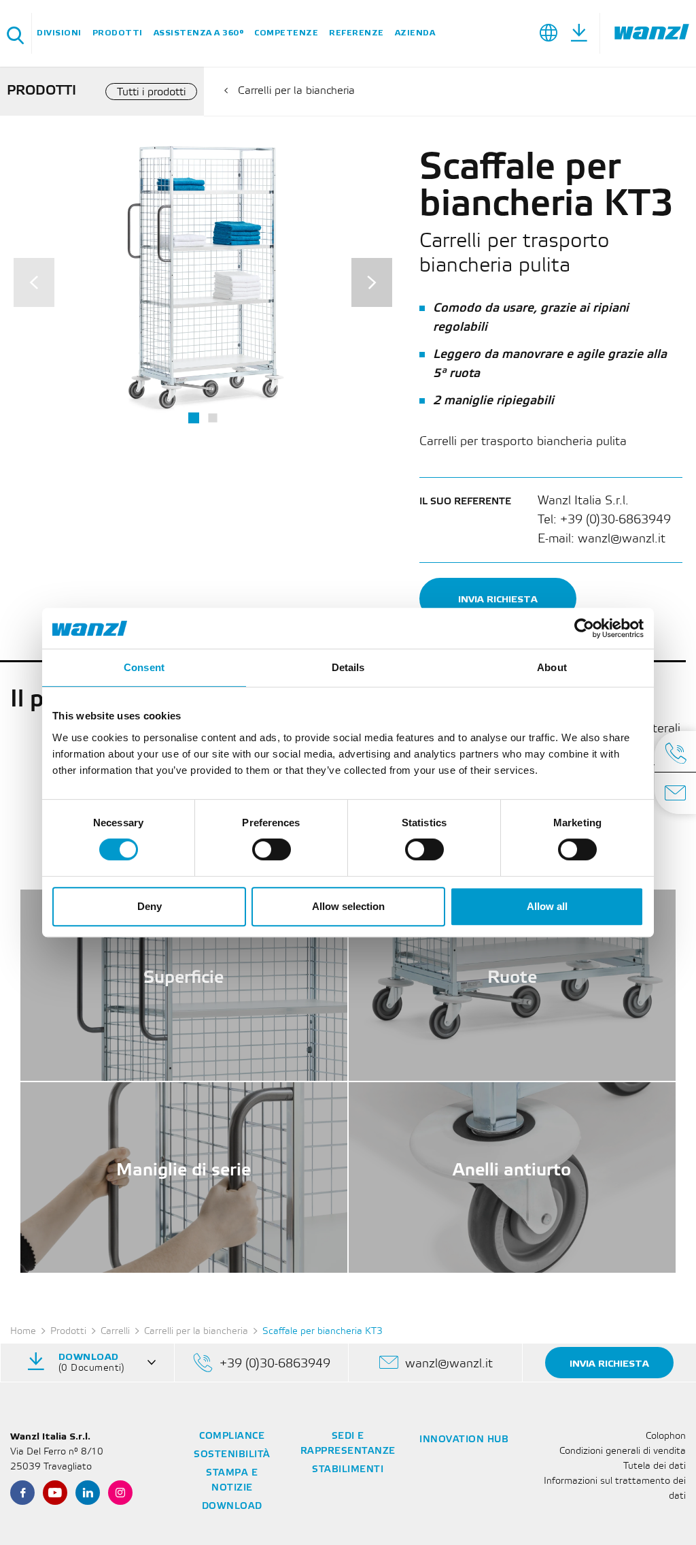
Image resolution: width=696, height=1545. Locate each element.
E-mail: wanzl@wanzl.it (601, 539)
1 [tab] (193, 417)
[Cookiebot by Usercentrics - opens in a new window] (584, 628)
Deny (149, 906)
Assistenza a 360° (199, 33)
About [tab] (552, 667)
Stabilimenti (347, 1469)
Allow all (547, 906)
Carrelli (115, 1331)
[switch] (271, 849)
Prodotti (117, 33)
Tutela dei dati (654, 1466)
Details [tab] (348, 667)
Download (232, 1506)
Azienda (415, 33)
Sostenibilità (232, 1454)
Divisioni (59, 33)
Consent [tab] (144, 667)
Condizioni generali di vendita (622, 1451)
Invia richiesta (498, 599)
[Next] (371, 282)
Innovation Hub (463, 1439)
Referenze (356, 33)
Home (23, 1331)
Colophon (666, 1436)
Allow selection (348, 906)
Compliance (231, 1436)
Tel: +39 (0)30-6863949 (604, 520)
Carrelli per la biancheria (296, 91)
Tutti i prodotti (151, 92)
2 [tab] (212, 418)
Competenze (286, 33)
